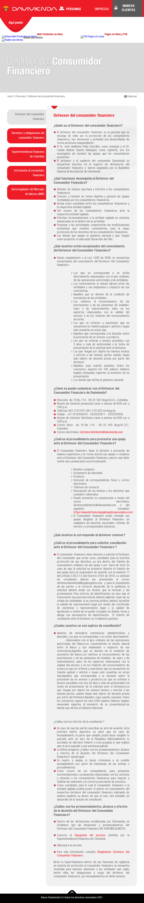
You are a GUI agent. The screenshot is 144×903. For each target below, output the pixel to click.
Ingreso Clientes (128, 8)
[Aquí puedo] (16, 24)
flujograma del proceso (90, 835)
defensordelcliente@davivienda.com (101, 432)
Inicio (10, 96)
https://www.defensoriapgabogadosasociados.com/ (103, 512)
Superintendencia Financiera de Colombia (28, 154)
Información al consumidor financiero (29, 173)
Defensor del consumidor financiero (29, 117)
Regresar (132, 96)
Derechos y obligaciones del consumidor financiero (28, 136)
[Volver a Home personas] (30, 9)
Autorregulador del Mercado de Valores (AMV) (28, 192)
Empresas (102, 9)
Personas (73, 9)
